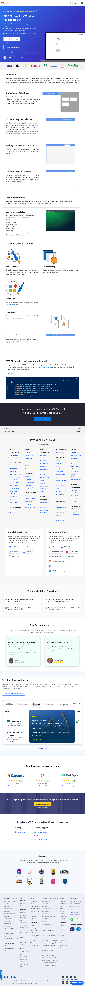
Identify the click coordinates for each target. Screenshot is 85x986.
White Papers (34, 928)
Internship (63, 916)
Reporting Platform (9, 936)
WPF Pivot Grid (46, 913)
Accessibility (33, 938)
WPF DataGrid (46, 901)
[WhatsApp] (76, 918)
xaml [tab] (7, 374)
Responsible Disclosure (48, 980)
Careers (62, 913)
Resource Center (35, 945)
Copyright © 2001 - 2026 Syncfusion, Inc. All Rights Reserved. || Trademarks (22, 983)
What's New (63, 945)
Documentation (64, 928)
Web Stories (33, 940)
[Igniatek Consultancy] (9, 704)
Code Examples (34, 935)
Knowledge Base (35, 906)
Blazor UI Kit (23, 959)
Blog (61, 906)
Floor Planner (24, 927)
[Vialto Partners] (75, 704)
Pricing (22, 906)
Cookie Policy (16, 980)
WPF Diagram (46, 911)
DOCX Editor (23, 930)
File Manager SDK (9, 918)
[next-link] (81, 431)
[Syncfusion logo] (10, 976)
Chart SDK (7, 906)
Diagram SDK (7, 916)
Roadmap (62, 948)
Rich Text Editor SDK (9, 913)
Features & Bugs (35, 911)
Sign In (76, 3)
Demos (62, 925)
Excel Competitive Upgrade (49, 962)
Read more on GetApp (68, 786)
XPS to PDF (23, 922)
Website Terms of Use (26, 980)
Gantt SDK (7, 911)
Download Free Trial (43, 804)
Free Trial (23, 903)
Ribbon (77, 431)
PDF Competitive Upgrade (49, 958)
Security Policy (37, 980)
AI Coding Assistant (24, 11)
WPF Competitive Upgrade (49, 955)
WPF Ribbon (45, 921)
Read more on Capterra (15, 786)
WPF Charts (45, 903)
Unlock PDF (23, 912)
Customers (63, 903)
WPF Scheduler (46, 908)
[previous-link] (3, 431)
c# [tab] (12, 374)
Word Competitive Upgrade (49, 960)
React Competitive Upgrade (49, 940)
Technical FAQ (34, 933)
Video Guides (63, 938)
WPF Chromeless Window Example (41, 367)
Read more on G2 (42, 786)
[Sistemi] (36, 704)
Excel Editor (23, 932)
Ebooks (32, 925)
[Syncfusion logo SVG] (7, 2)
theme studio (10, 304)
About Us (62, 901)
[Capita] (63, 704)
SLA (31, 913)
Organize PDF (24, 925)
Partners (62, 918)
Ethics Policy (59, 980)
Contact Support (35, 908)
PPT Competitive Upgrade (49, 965)
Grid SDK (6, 903)
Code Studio (7, 931)
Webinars (33, 943)
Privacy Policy (7, 980)
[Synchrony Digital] (49, 704)
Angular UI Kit (24, 961)
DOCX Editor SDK (8, 926)
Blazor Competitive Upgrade (50, 928)
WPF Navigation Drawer (48, 916)
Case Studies (34, 930)
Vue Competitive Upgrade (49, 943)
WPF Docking (45, 918)
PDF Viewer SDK (8, 923)
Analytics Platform (9, 933)
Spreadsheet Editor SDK (10, 928)
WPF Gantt (45, 906)
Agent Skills (32, 11)
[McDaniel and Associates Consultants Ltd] (23, 704)
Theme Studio (10, 431)
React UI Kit (23, 957)
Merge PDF (23, 915)
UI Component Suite (9, 901)
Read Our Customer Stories (12, 693)
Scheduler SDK (8, 908)
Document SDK (8, 921)
